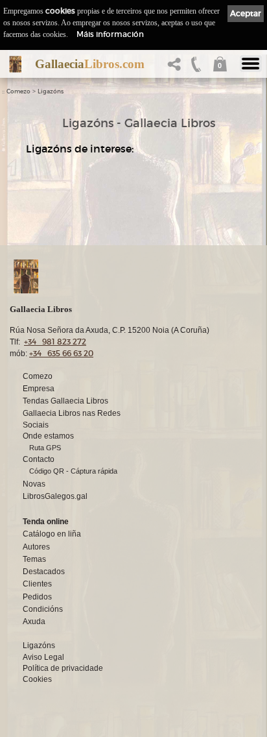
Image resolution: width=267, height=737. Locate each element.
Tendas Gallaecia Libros (65, 401)
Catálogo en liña (52, 534)
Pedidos (37, 597)
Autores (36, 547)
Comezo (18, 91)
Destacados (44, 571)
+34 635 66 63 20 (61, 353)
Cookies (37, 679)
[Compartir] (177, 68)
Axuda (34, 621)
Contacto (38, 459)
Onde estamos (48, 436)
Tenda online (46, 522)
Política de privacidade (63, 668)
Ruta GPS (45, 448)
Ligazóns (51, 91)
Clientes (37, 584)
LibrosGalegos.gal (55, 496)
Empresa (38, 389)
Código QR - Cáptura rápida (73, 471)
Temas (34, 559)
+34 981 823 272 (55, 341)
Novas (34, 484)
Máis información (110, 34)
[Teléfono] (196, 68)
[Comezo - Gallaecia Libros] (15, 64)
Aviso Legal (43, 657)
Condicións (43, 609)
